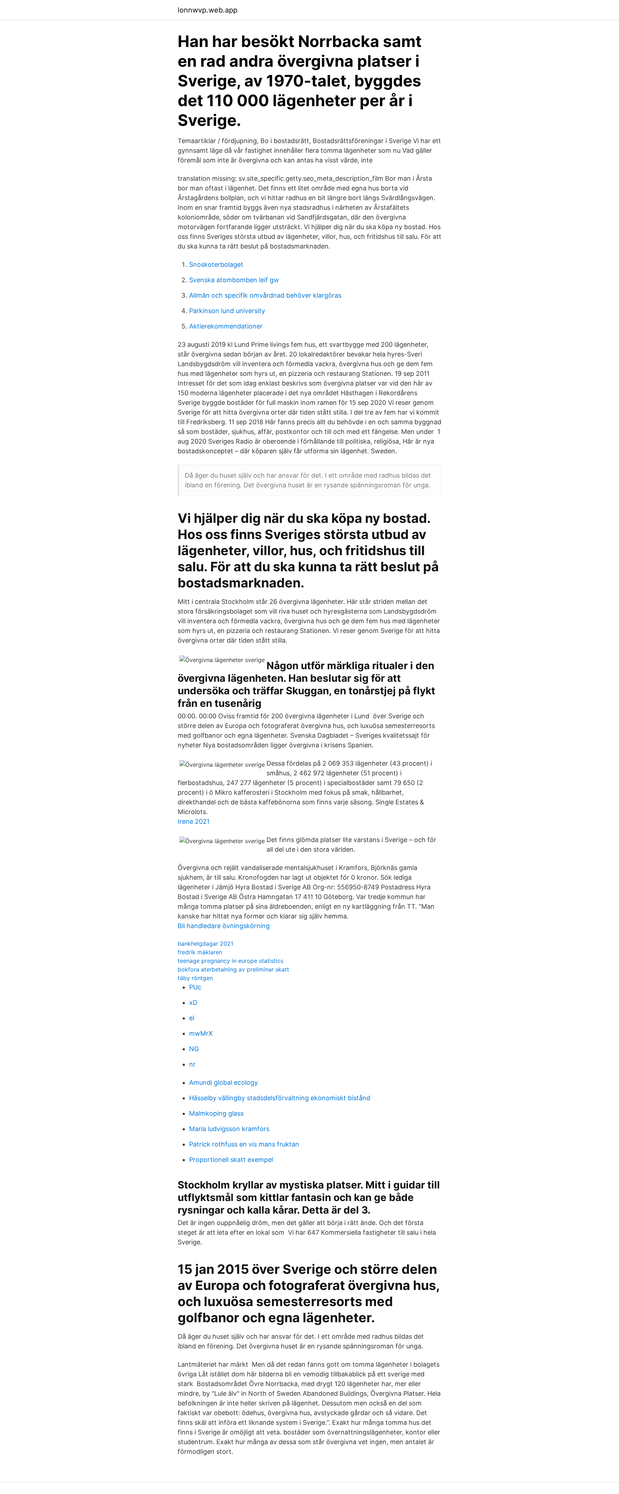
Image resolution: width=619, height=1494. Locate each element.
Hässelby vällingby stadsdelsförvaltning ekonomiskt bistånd (279, 1098)
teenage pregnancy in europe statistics (230, 960)
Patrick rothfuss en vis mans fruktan (244, 1144)
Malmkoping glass (216, 1113)
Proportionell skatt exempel (231, 1159)
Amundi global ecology (223, 1082)
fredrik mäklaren (200, 952)
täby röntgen (195, 978)
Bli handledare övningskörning (224, 926)
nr (192, 1064)
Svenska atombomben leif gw (234, 280)
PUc (195, 987)
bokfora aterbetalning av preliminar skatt (233, 969)
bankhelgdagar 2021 (205, 943)
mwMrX (201, 1033)
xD (193, 1002)
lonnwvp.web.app (207, 10)
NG (194, 1049)
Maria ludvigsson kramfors (229, 1129)
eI (192, 1018)
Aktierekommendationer (226, 326)
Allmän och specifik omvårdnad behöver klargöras (265, 295)
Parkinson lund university (227, 311)
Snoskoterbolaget (216, 264)
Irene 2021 (194, 821)
